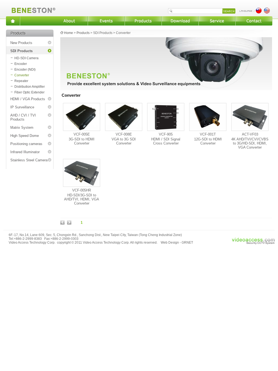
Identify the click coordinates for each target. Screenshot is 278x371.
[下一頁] (69, 223)
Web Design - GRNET (177, 242)
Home (68, 33)
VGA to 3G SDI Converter (124, 141)
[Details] (81, 130)
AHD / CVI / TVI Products (23, 117)
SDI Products (21, 51)
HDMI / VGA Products (27, 99)
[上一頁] (62, 223)
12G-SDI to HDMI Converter (208, 141)
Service (217, 21)
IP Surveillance (22, 107)
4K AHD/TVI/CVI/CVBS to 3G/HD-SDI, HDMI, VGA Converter (249, 143)
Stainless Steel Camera (29, 160)
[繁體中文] (259, 12)
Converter (21, 75)
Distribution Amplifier (29, 87)
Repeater (21, 81)
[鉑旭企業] (13, 21)
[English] (267, 12)
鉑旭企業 (32, 8)
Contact (254, 21)
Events (106, 21)
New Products (21, 43)
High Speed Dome (24, 136)
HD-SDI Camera (26, 58)
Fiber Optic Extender (29, 92)
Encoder (20, 64)
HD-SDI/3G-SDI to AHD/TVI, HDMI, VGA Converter (81, 199)
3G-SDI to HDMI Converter (81, 141)
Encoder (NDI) (25, 69)
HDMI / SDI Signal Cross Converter (165, 141)
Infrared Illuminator (25, 152)
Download (180, 21)
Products (143, 21)
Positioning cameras (26, 144)
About (69, 21)
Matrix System (21, 127)
